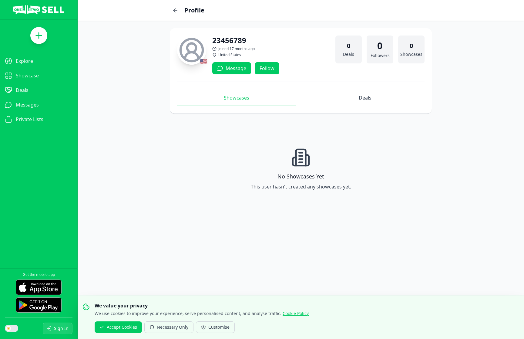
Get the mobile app (39, 274)
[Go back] (175, 10)
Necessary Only (172, 327)
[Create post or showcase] (38, 35)
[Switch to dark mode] (11, 328)
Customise (219, 327)
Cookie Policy (296, 313)
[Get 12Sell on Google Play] (39, 305)
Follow (267, 68)
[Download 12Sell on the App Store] (39, 287)
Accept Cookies (122, 327)
